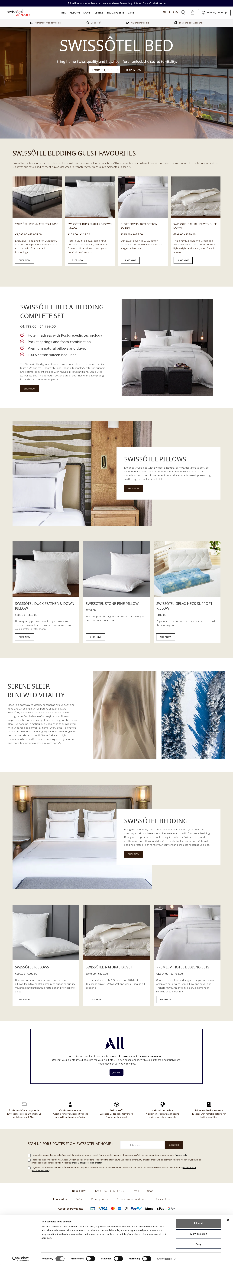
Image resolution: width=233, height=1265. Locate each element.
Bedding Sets (115, 12)
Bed (63, 12)
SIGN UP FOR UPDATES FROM (70, 1143)
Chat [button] (150, 1190)
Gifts (131, 12)
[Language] (163, 12)
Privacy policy (182, 1155)
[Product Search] (182, 12)
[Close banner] (228, 1220)
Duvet (87, 12)
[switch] (90, 1259)
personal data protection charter (86, 1163)
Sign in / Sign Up (217, 12)
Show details (164, 1258)
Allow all (198, 1223)
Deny (198, 1244)
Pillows (74, 12)
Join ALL (116, 1072)
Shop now (24, 260)
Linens (99, 12)
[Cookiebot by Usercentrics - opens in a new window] (20, 1258)
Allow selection (198, 1233)
